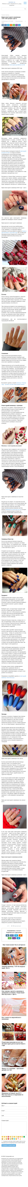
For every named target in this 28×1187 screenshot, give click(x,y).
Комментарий (5, 1120)
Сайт (2, 1115)
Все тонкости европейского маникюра (11, 1018)
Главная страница (5, 14)
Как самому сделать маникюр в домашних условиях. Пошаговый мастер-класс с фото (13, 992)
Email (3, 1110)
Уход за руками (19, 21)
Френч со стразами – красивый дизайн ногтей (12, 1069)
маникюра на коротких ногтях (13, 509)
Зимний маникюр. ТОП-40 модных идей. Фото (13, 967)
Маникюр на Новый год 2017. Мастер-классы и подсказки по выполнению (12, 1094)
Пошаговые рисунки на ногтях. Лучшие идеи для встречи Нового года (13, 1043)
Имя (2, 1105)
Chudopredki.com (12, 2)
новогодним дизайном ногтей (17, 64)
